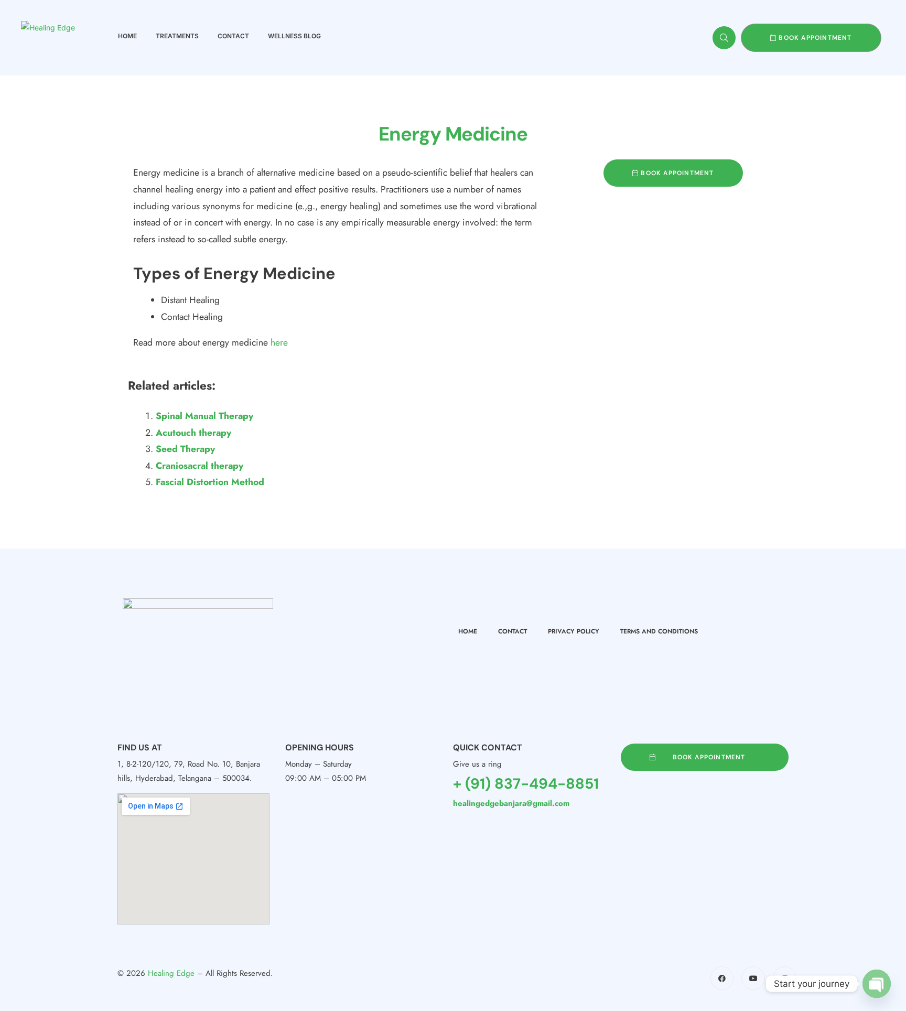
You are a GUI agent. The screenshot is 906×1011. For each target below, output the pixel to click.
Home (127, 36)
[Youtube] (753, 978)
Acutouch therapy (193, 432)
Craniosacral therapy (199, 465)
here (279, 342)
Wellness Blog (294, 36)
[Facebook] (722, 978)
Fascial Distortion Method (210, 482)
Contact (233, 36)
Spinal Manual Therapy (204, 416)
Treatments (177, 36)
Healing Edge (171, 973)
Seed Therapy (185, 449)
